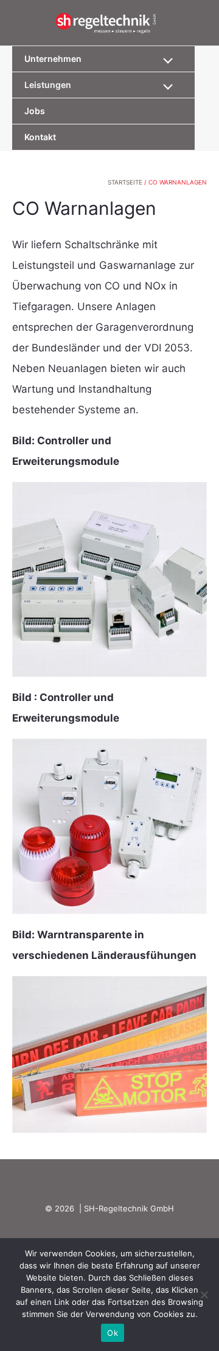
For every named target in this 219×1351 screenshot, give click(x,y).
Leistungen (47, 85)
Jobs (34, 111)
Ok (112, 1333)
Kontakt (40, 137)
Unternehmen (53, 58)
